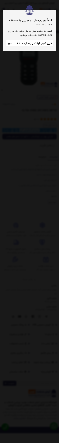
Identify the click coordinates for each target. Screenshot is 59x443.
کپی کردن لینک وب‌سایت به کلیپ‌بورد (29, 43)
